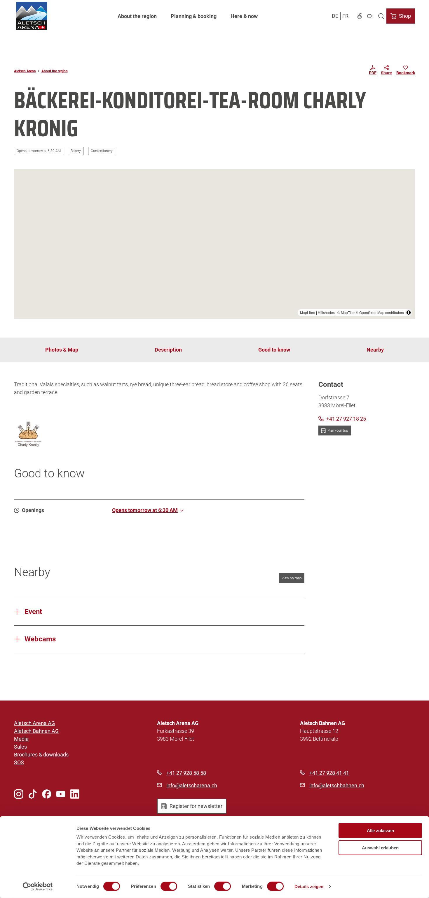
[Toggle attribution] (408, 312)
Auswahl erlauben (380, 847)
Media (21, 739)
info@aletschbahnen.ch (336, 785)
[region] (214, 244)
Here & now (244, 16)
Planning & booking (194, 16)
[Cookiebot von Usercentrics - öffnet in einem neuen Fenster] (37, 886)
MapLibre (307, 312)
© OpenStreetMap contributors (380, 312)
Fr (345, 16)
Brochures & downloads (41, 754)
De (335, 16)
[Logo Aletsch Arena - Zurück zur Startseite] (31, 16)
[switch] (169, 886)
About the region (137, 16)
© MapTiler (346, 312)
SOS (19, 762)
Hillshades (326, 312)
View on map (292, 578)
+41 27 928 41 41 (329, 773)
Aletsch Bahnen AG (36, 731)
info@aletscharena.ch (191, 785)
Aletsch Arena (25, 71)
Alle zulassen (380, 830)
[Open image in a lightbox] (28, 434)
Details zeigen (308, 886)
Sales (20, 747)
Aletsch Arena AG (34, 723)
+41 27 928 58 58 (186, 773)
